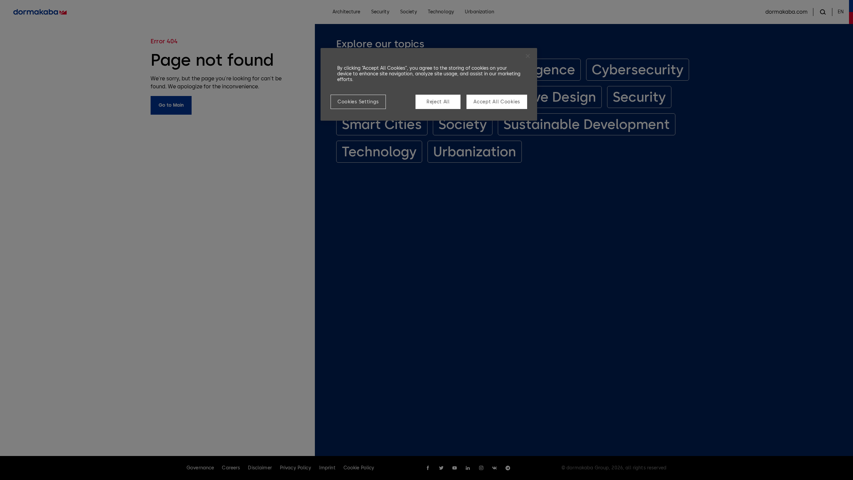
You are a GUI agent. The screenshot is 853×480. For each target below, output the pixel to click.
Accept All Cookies (496, 102)
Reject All (438, 102)
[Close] (527, 56)
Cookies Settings (358, 102)
